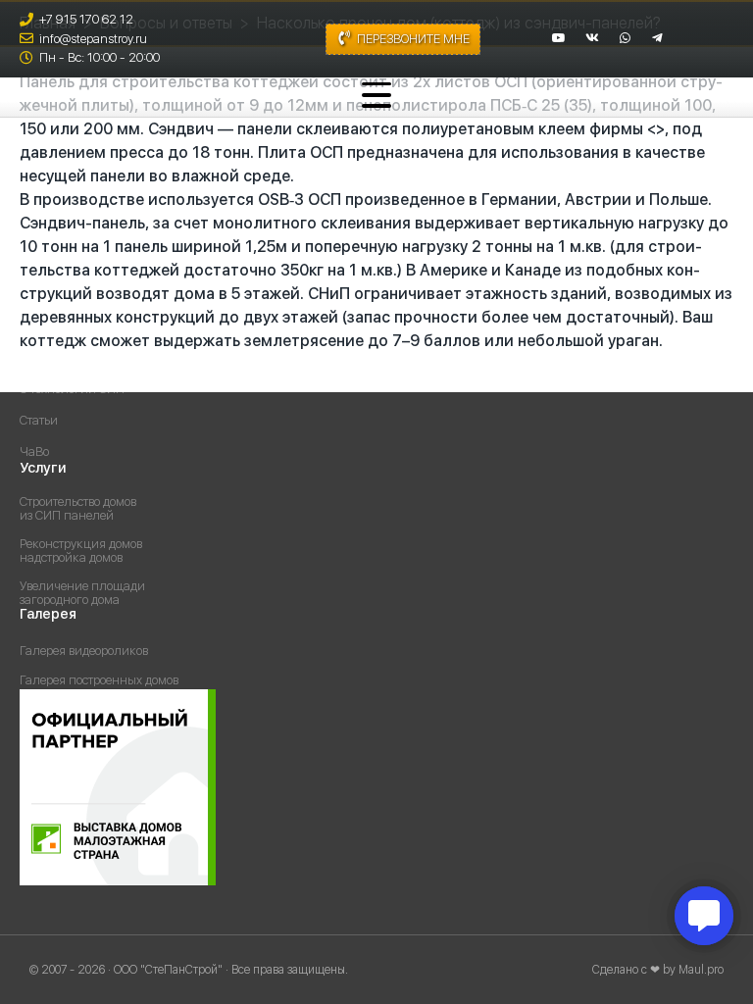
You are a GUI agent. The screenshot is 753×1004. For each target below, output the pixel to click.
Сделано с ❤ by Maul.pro (658, 970)
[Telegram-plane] (658, 38)
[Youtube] (559, 38)
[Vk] (592, 38)
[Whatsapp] (625, 38)
